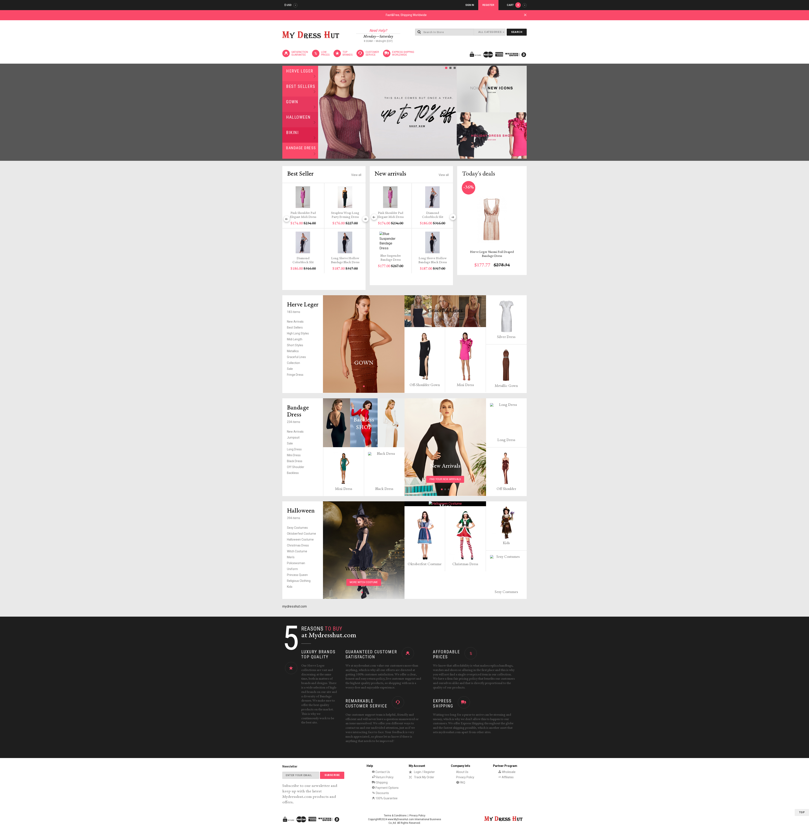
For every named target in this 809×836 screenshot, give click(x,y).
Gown (292, 101)
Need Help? (378, 30)
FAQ (462, 782)
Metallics (293, 351)
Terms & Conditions (395, 815)
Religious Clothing (299, 580)
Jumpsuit (293, 437)
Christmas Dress (298, 545)
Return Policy (384, 777)
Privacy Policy (465, 777)
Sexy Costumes (297, 527)
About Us (462, 772)
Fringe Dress (295, 374)
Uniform (292, 569)
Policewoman (296, 563)
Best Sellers (300, 86)
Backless (293, 473)
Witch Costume (297, 551)
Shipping (381, 782)
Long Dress (294, 449)
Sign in (469, 5)
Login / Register (424, 772)
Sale (290, 368)
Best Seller (300, 174)
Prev (322, 112)
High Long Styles (298, 333)
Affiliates (507, 777)
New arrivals (390, 174)
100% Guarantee (386, 798)
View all (356, 175)
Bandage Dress (301, 148)
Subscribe (332, 775)
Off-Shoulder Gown (425, 385)
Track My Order (424, 777)
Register (488, 5)
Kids (289, 586)
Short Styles (295, 345)
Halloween (298, 117)
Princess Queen (297, 575)
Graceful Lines (296, 357)
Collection (293, 363)
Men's (291, 557)
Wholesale (508, 772)
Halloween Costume (300, 539)
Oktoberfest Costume (301, 533)
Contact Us (382, 772)
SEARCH (516, 32)
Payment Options (387, 787)
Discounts (382, 793)
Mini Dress (465, 385)
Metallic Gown (506, 386)
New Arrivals (295, 321)
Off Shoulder (295, 467)
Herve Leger (299, 71)
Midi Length (294, 339)
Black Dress (294, 461)
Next (452, 112)
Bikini (292, 132)
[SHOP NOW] (492, 89)
